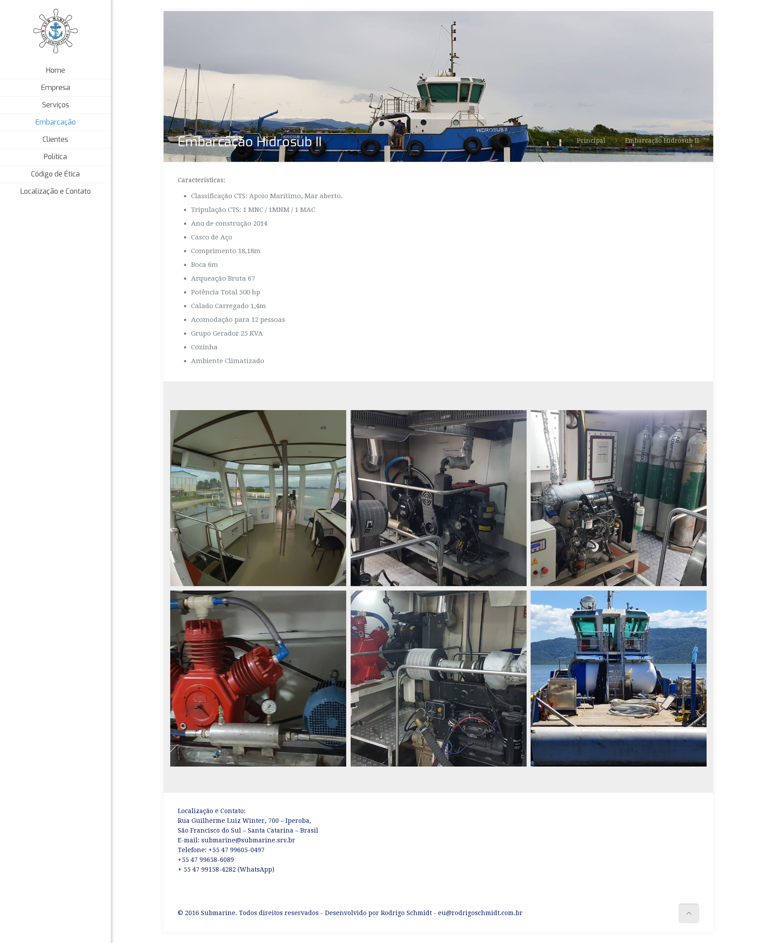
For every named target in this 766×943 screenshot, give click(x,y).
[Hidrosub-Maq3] (619, 498)
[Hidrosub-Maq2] (258, 679)
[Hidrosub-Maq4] (439, 498)
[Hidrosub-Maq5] (619, 679)
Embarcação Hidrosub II (662, 140)
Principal (591, 140)
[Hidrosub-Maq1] (439, 679)
